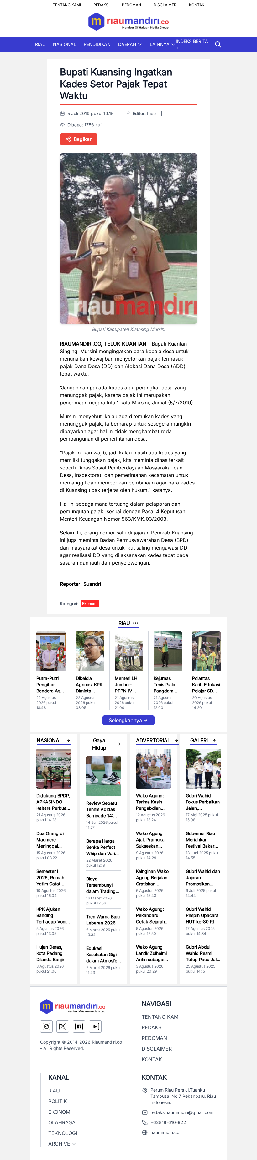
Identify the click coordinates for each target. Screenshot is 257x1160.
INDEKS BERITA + (192, 44)
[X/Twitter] (62, 1026)
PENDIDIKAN (97, 44)
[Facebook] (79, 1026)
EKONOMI (59, 1112)
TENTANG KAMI (67, 3)
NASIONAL (64, 44)
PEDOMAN (131, 3)
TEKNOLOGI (62, 1133)
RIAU (40, 44)
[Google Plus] (95, 1026)
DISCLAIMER (165, 3)
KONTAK (196, 3)
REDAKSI (101, 3)
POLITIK (57, 1101)
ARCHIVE (59, 1144)
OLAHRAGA (62, 1122)
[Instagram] (46, 1026)
